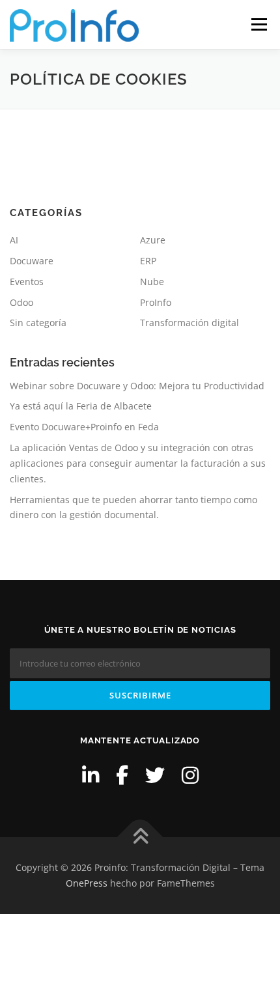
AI (14, 240)
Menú (257, 24)
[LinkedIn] (90, 775)
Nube (152, 281)
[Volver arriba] (140, 837)
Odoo (21, 302)
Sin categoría (38, 322)
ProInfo (155, 302)
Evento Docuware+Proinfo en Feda (84, 427)
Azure (152, 240)
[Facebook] (122, 775)
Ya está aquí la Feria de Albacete (81, 406)
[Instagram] (190, 775)
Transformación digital (189, 322)
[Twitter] (155, 775)
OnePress (86, 883)
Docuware (31, 261)
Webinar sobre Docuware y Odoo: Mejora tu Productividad (137, 386)
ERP (148, 261)
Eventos (27, 281)
